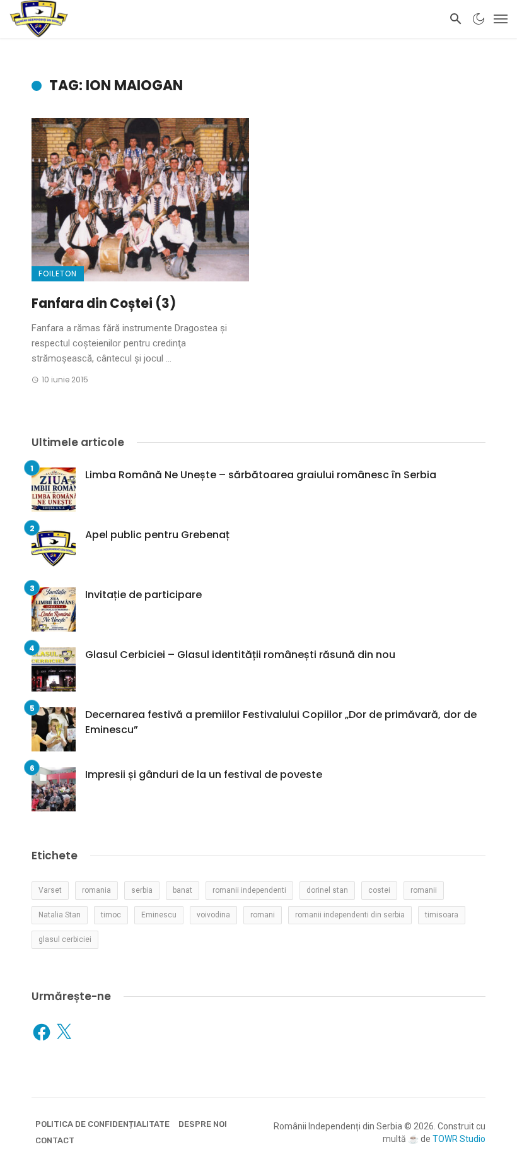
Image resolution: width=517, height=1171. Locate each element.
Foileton (57, 273)
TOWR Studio (459, 1139)
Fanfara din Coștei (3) (104, 303)
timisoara (441, 914)
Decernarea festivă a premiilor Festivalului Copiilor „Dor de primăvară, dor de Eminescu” (281, 722)
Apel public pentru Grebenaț (157, 534)
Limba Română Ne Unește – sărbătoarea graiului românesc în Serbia (260, 475)
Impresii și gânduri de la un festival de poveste (203, 774)
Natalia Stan (59, 914)
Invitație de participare (143, 594)
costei (379, 890)
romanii (423, 890)
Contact (54, 1140)
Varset (50, 890)
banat (182, 890)
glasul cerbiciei (64, 939)
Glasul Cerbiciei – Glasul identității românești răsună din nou (240, 654)
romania (96, 890)
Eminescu (159, 914)
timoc (111, 914)
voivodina (213, 914)
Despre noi (202, 1124)
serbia (142, 890)
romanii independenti (249, 890)
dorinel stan (327, 890)
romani (262, 914)
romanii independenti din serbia (350, 914)
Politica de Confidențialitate (102, 1124)
